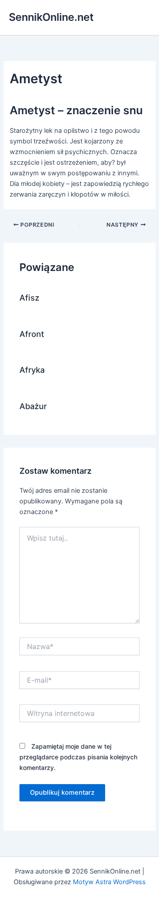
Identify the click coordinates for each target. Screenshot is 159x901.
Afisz (29, 297)
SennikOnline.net (51, 17)
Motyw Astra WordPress (109, 882)
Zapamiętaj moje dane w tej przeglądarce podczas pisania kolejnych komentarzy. (78, 756)
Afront (31, 334)
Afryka (32, 370)
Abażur (33, 406)
